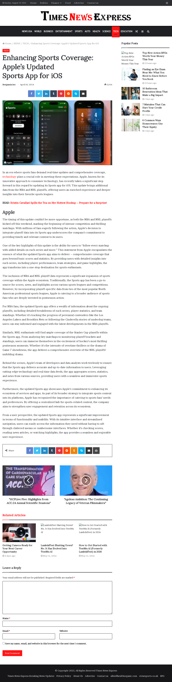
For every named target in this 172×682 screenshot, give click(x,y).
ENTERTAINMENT (64, 31)
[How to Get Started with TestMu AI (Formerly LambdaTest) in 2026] (95, 532)
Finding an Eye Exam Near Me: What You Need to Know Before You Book (154, 74)
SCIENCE (106, 31)
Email (6, 631)
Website (63, 631)
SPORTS (78, 31)
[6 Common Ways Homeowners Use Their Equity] (130, 125)
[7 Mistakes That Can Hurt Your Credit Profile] (130, 109)
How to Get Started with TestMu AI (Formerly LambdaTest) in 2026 (93, 548)
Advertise (79, 3)
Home (33, 3)
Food (68, 3)
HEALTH (96, 31)
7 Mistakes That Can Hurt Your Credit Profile (153, 108)
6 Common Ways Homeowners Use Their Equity (152, 123)
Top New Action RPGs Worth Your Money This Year (154, 56)
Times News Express (106, 670)
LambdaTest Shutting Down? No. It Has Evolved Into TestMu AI (57, 548)
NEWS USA (27, 31)
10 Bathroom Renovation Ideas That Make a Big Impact (155, 92)
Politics (44, 3)
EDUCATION (126, 31)
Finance (55, 3)
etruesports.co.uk (148, 676)
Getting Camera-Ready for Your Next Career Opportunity (17, 548)
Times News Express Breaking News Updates (31, 676)
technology (9, 176)
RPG (162, 676)
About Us (78, 676)
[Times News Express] (86, 16)
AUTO (87, 31)
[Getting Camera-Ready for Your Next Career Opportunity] (19, 532)
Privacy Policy (63, 676)
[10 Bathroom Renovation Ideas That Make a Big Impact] (130, 93)
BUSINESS (48, 31)
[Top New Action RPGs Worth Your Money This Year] (130, 58)
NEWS (17, 43)
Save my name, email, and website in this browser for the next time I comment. (46, 643)
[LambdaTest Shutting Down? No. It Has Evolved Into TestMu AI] (57, 532)
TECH (115, 31)
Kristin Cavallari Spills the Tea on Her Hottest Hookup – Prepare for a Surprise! (58, 202)
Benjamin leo (9, 84)
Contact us (92, 3)
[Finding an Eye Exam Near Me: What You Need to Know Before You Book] (130, 74)
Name (6, 618)
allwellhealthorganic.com (124, 676)
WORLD (37, 31)
